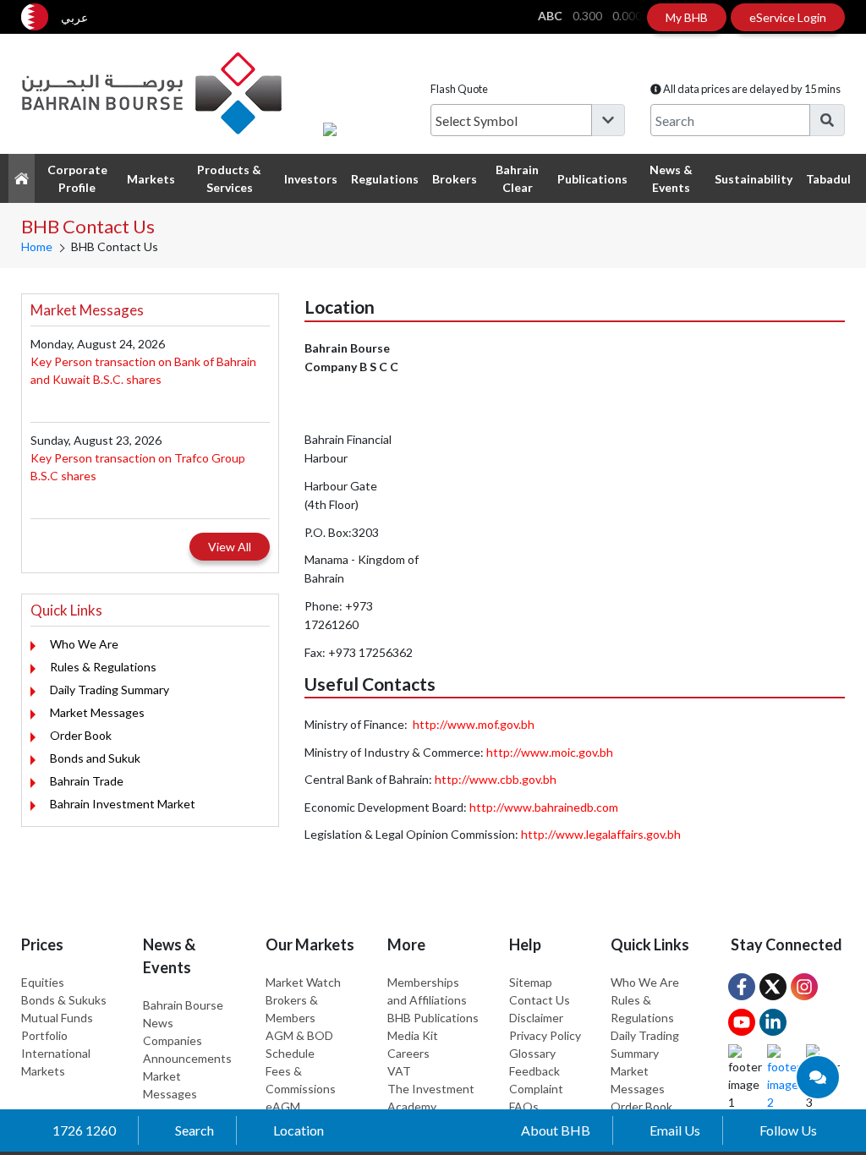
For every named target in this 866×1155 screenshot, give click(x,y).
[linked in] (773, 1022)
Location (298, 1130)
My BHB (687, 17)
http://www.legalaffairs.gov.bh (601, 834)
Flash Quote (459, 89)
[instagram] (804, 986)
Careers (408, 1053)
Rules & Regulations (103, 667)
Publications (592, 179)
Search (194, 1130)
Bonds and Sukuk (95, 758)
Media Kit (412, 1035)
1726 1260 (84, 1130)
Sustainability (753, 179)
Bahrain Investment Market (122, 803)
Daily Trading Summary (109, 689)
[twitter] (773, 986)
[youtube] (741, 1022)
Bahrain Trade (86, 781)
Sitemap (530, 982)
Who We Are (84, 644)
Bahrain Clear (517, 178)
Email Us (675, 1130)
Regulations (385, 179)
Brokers (454, 179)
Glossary (532, 1053)
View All (229, 546)
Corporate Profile (77, 178)
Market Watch (303, 982)
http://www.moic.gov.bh (549, 752)
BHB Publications (433, 1017)
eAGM (283, 1106)
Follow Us (788, 1130)
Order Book (81, 735)
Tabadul (828, 179)
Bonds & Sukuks (64, 1000)
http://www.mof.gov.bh (473, 724)
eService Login (787, 17)
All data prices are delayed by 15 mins (751, 89)
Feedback (534, 1071)
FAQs (524, 1106)
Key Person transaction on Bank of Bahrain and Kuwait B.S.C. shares (143, 370)
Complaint (536, 1088)
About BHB (555, 1130)
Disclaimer (536, 1017)
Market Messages (97, 712)
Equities (42, 982)
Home (36, 246)
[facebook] (741, 986)
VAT (399, 1071)
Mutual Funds (57, 1017)
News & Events (671, 178)
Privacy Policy (545, 1035)
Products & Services (229, 178)
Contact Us (539, 1000)
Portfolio (44, 1035)
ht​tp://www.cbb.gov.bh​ (495, 779)
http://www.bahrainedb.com (543, 807)
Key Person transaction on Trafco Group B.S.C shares (137, 467)
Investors (310, 179)
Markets (151, 179)
